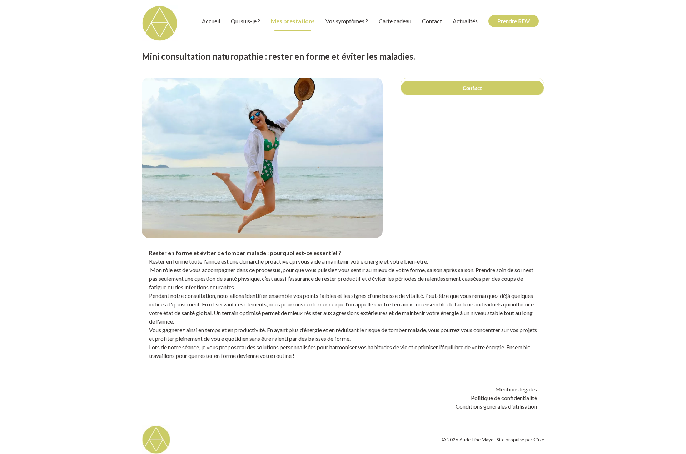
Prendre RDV (513, 21)
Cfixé (538, 440)
